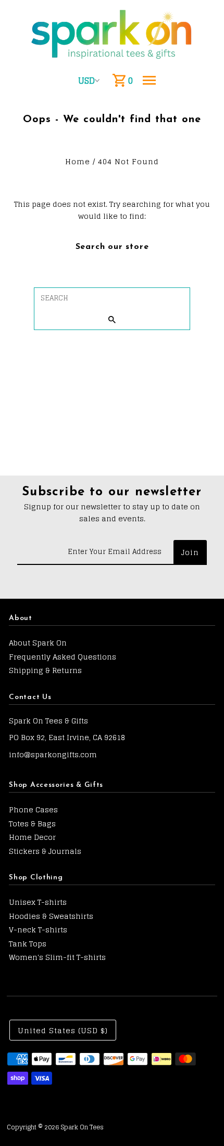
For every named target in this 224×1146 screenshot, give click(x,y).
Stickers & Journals (45, 851)
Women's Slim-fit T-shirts (57, 957)
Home (77, 161)
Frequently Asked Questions (62, 656)
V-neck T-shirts (38, 929)
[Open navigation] (149, 80)
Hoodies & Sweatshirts (51, 916)
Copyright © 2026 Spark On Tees (55, 1127)
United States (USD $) (63, 1030)
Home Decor (32, 837)
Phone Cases (33, 809)
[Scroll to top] (202, 1118)
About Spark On (38, 642)
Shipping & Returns (45, 670)
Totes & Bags (32, 823)
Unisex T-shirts (38, 901)
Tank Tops (27, 943)
